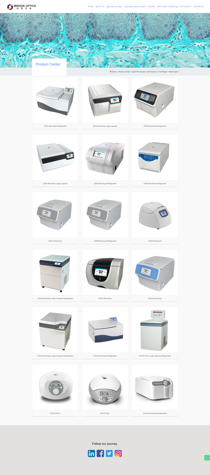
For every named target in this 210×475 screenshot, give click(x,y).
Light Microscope (114, 6)
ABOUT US (99, 6)
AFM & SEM (162, 6)
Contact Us (198, 6)
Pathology (173, 6)
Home (114, 72)
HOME (91, 6)
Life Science (185, 6)
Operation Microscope (134, 6)
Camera (151, 6)
